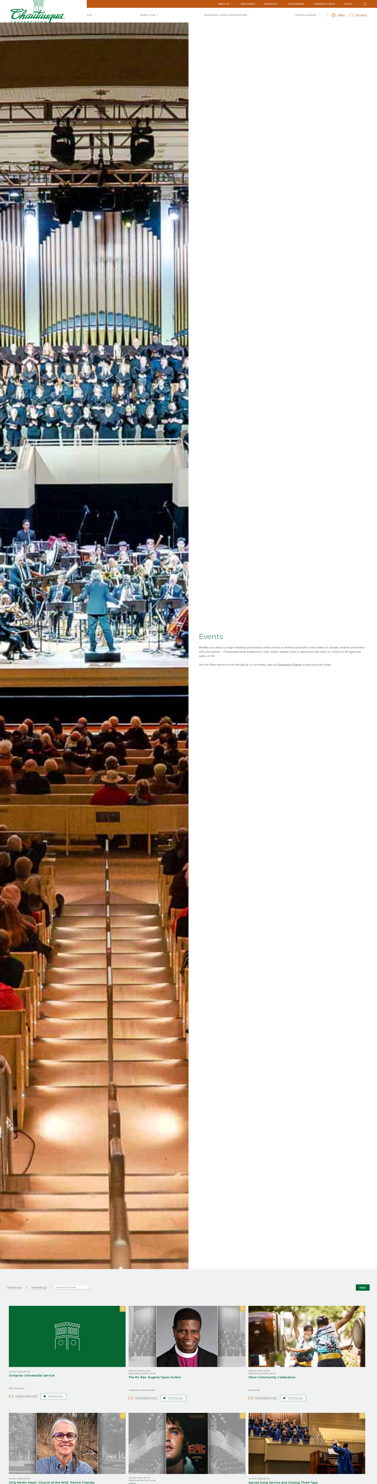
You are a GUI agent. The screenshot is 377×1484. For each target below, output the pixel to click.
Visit (89, 15)
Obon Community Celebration (272, 1377)
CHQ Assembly (296, 4)
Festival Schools (305, 15)
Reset (362, 1287)
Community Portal (324, 4)
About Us (223, 4)
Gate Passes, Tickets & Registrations (225, 15)
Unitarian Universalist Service (32, 1375)
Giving (348, 4)
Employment (248, 4)
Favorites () (38, 1287)
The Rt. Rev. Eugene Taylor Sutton (155, 1377)
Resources (270, 4)
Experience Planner (290, 664)
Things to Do (148, 15)
